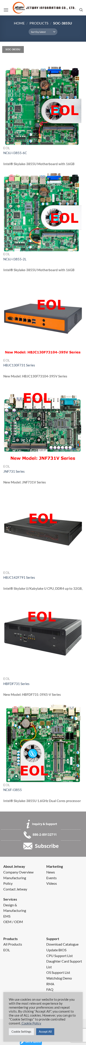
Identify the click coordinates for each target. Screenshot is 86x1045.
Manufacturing (14, 878)
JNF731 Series (14, 471)
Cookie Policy (31, 1023)
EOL (6, 950)
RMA (50, 984)
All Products (12, 944)
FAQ (49, 989)
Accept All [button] (45, 1031)
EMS (6, 916)
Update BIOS (56, 950)
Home (19, 23)
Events (51, 878)
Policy (8, 883)
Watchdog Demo (59, 978)
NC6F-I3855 (12, 790)
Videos (51, 883)
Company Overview (18, 872)
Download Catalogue (62, 944)
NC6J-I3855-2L (14, 259)
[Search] (81, 10)
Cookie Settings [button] (21, 1031)
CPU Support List (59, 956)
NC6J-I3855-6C (15, 153)
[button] (6, 10)
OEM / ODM (13, 922)
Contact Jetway (15, 889)
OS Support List (58, 972)
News (50, 872)
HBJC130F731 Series (19, 365)
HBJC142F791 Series (19, 577)
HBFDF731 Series (16, 684)
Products (39, 23)
